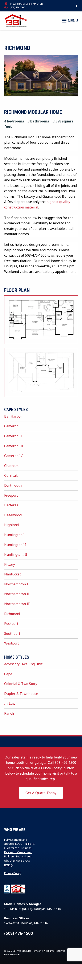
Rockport (11, 623)
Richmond (12, 613)
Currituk (11, 475)
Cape (8, 674)
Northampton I (16, 584)
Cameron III (13, 446)
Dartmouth (13, 485)
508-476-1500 (65, 762)
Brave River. (13, 954)
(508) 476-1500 (17, 7)
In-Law (9, 703)
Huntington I (14, 534)
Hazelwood (13, 515)
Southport (12, 633)
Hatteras (11, 505)
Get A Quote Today (41, 792)
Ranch (9, 713)
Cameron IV (13, 455)
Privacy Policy (12, 873)
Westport (11, 643)
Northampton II (16, 594)
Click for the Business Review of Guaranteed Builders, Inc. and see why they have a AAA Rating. (18, 856)
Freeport (11, 495)
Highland (11, 524)
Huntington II (15, 544)
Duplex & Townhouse (21, 693)
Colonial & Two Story (20, 683)
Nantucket (12, 574)
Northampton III (17, 603)
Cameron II (13, 436)
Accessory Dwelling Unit (23, 664)
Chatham (11, 465)
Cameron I (12, 426)
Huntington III (15, 554)
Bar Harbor (13, 416)
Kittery (9, 564)
